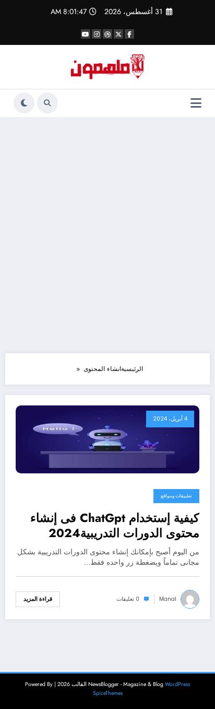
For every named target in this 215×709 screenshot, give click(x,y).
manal (167, 599)
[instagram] (96, 34)
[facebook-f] (129, 34)
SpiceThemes (108, 693)
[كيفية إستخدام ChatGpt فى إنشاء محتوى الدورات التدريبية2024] (107, 439)
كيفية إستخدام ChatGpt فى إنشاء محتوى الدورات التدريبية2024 (114, 525)
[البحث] (47, 103)
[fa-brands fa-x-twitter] (118, 34)
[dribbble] (107, 34)
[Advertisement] (107, 235)
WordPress (177, 684)
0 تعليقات (127, 599)
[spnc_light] (24, 102)
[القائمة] (196, 103)
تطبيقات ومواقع (176, 496)
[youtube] (85, 34)
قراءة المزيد (37, 599)
